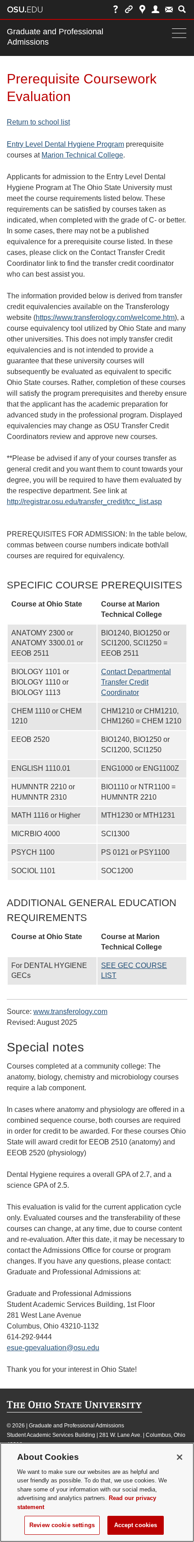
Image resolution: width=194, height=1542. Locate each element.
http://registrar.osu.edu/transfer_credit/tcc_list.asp (84, 501)
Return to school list (38, 122)
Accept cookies (135, 1525)
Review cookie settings (62, 1525)
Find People (155, 9)
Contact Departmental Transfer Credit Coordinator (136, 682)
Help (116, 9)
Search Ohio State (182, 9)
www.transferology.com (70, 1011)
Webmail (169, 9)
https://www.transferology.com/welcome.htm (105, 317)
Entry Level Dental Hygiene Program (65, 144)
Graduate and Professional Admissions (55, 36)
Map (142, 9)
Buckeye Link (129, 9)
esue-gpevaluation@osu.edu (53, 1348)
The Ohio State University (25, 9)
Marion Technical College (82, 155)
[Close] (179, 1457)
